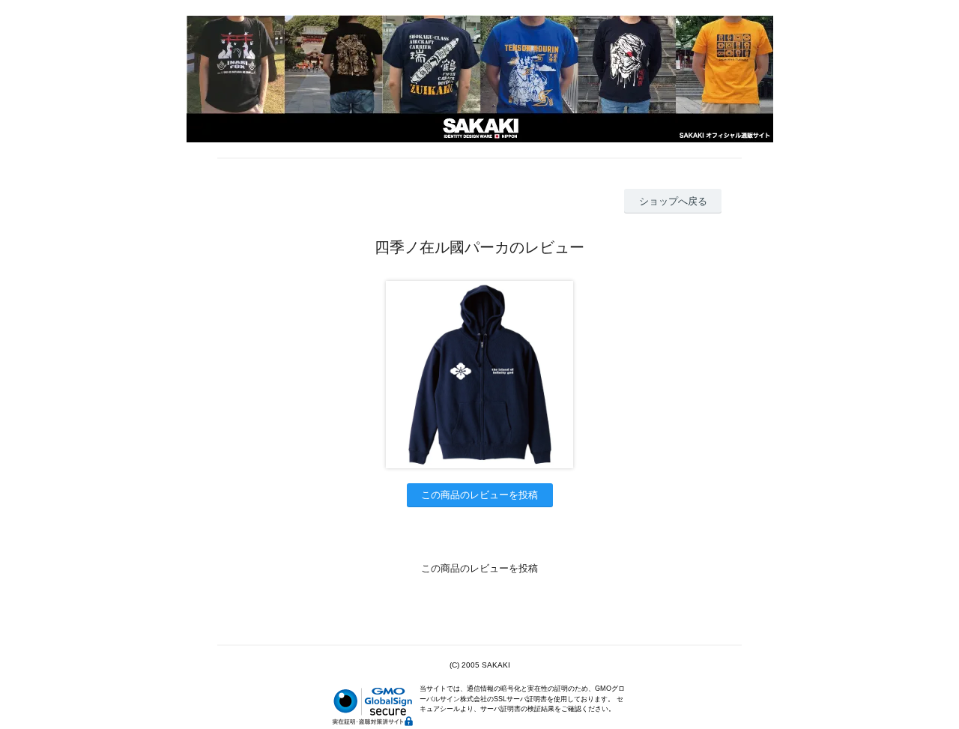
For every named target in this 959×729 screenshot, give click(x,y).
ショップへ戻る (673, 201)
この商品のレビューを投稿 (479, 494)
